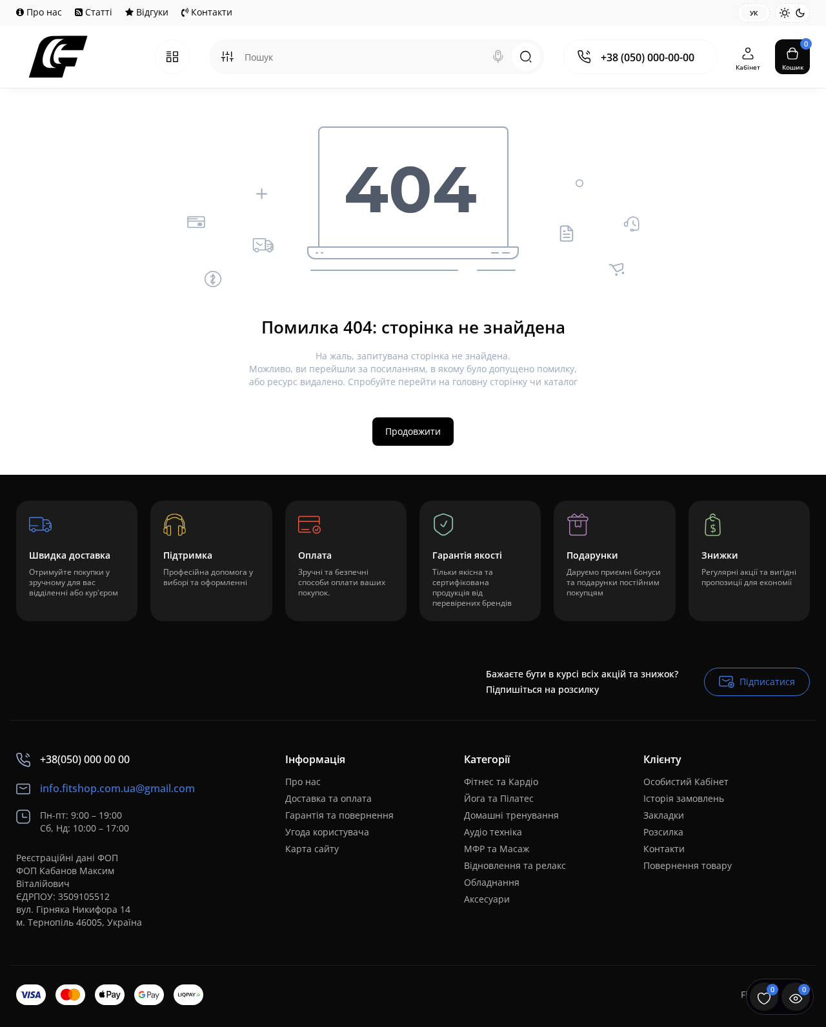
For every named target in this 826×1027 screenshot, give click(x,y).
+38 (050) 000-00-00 (647, 57)
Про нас (43, 12)
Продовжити (413, 431)
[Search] (498, 57)
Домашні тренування (511, 815)
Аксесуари (487, 899)
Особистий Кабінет (686, 781)
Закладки (663, 815)
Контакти (210, 12)
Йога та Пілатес (499, 798)
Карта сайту (312, 849)
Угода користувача (327, 832)
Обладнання (491, 882)
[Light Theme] (785, 13)
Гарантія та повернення (339, 815)
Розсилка (663, 832)
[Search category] (227, 57)
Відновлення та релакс (515, 865)
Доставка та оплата (328, 798)
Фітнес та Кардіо (501, 781)
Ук (754, 12)
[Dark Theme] (800, 13)
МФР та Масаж (496, 849)
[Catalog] (172, 56)
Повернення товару (687, 865)
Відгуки (151, 12)
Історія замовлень (683, 798)
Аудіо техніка (493, 832)
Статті (97, 12)
